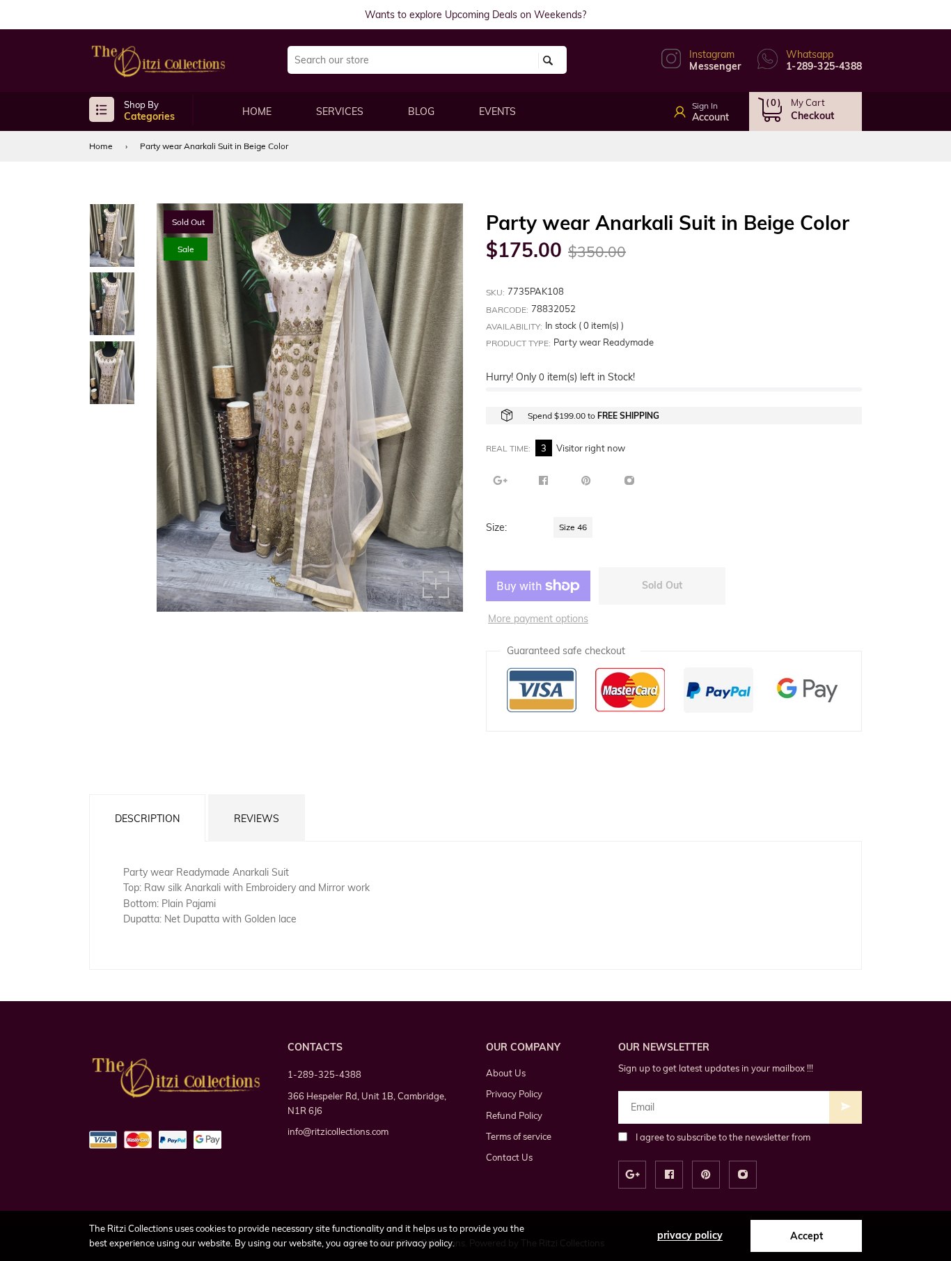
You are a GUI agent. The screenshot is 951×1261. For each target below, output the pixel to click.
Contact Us (509, 1157)
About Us (506, 1072)
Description (147, 818)
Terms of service (518, 1136)
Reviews (256, 818)
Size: (496, 527)
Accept (806, 1236)
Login (717, 107)
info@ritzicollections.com (338, 1131)
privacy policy (690, 1235)
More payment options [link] (538, 618)
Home (101, 146)
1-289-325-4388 (324, 1074)
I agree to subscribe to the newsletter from (723, 1137)
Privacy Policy (514, 1093)
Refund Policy (514, 1115)
